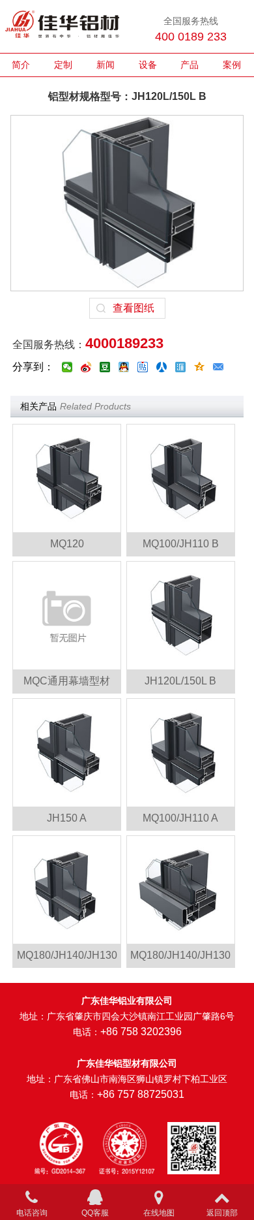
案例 (232, 64)
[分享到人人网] (161, 367)
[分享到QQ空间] (199, 367)
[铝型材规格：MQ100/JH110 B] (180, 478)
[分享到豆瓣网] (105, 367)
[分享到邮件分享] (218, 367)
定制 (63, 64)
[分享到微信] (67, 367)
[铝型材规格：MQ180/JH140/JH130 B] (66, 890)
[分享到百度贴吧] (142, 367)
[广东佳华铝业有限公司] (62, 26)
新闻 (105, 64)
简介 (21, 64)
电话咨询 (32, 1212)
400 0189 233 (191, 36)
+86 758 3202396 (141, 1031)
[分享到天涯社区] (180, 367)
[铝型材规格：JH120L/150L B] (180, 615)
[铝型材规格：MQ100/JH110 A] (180, 753)
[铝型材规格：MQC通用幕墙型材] (66, 615)
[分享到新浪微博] (86, 367)
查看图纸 (133, 307)
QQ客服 (95, 1212)
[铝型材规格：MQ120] (66, 478)
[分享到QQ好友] (124, 367)
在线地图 (159, 1212)
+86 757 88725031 (140, 1094)
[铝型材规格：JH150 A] (66, 753)
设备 (148, 64)
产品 (189, 64)
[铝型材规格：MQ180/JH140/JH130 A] (180, 890)
